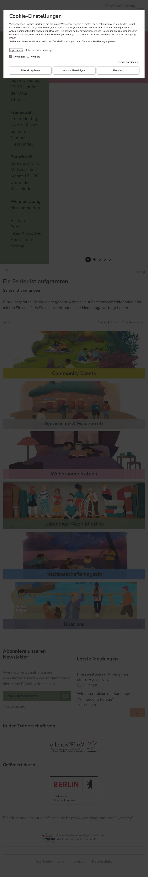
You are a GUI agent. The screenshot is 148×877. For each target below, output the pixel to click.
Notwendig (19, 56)
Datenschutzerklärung (38, 50)
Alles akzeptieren (30, 70)
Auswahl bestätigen (74, 70)
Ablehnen (118, 70)
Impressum (16, 50)
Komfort (35, 56)
